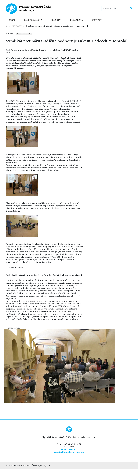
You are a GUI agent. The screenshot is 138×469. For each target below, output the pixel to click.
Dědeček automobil (24, 34)
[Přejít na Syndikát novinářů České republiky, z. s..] (6, 26)
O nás (12, 20)
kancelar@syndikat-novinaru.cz (69, 452)
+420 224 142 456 (69, 449)
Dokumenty (76, 20)
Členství (56, 20)
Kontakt (97, 20)
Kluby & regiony (33, 20)
